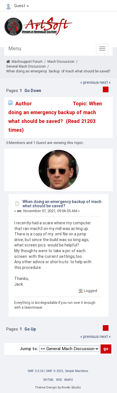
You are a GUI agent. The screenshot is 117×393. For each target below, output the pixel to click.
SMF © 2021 (54, 371)
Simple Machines (76, 371)
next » (105, 82)
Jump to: (29, 348)
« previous (89, 82)
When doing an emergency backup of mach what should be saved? (61, 203)
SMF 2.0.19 (35, 371)
